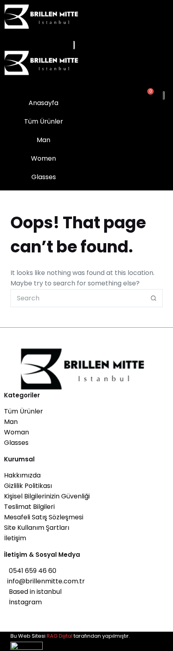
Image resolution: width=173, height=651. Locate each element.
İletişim (15, 538)
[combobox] (78, 298)
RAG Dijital (59, 636)
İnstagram (23, 602)
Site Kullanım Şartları (36, 527)
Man (11, 421)
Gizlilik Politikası (28, 485)
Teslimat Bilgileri (29, 506)
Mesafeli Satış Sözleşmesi (43, 517)
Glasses (16, 442)
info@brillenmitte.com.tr (44, 581)
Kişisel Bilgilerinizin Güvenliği (47, 496)
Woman (16, 432)
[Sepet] (148, 95)
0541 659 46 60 (30, 570)
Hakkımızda (22, 475)
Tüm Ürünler (23, 411)
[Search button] (153, 298)
